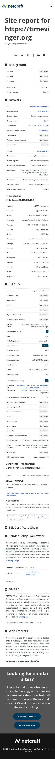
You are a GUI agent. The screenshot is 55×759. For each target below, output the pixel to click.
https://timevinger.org (38, 106)
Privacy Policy (36, 749)
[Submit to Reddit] (21, 55)
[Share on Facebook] (33, 55)
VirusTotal (43, 126)
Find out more (27, 716)
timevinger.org (42, 151)
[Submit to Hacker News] (44, 55)
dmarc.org (20, 616)
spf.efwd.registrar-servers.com (33, 573)
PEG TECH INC (43, 111)
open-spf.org (12, 560)
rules (8, 551)
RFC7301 (25, 390)
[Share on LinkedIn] (38, 55)
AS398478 (43, 130)
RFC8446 (20, 385)
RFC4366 (33, 388)
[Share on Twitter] (27, 55)
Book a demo (27, 725)
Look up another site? (18, 43)
